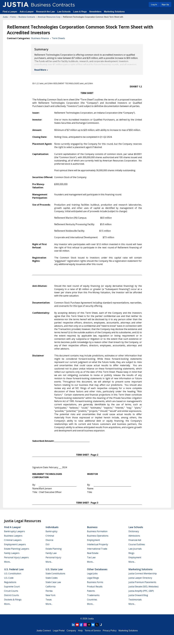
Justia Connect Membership (142, 573)
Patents (91, 590)
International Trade (97, 548)
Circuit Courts (11, 590)
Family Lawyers (11, 553)
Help (80, 630)
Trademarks (93, 595)
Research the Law (45, 11)
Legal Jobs (92, 573)
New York (50, 595)
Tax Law (91, 557)
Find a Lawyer (10, 11)
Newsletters (95, 11)
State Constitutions (55, 573)
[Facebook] (81, 624)
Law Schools (64, 11)
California (50, 586)
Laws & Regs (80, 11)
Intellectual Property (97, 544)
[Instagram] (85, 624)
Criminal (50, 535)
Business (92, 527)
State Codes (52, 577)
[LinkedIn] (73, 624)
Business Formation (97, 531)
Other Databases (97, 569)
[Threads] (89, 624)
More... (7, 561)
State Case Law (53, 582)
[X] (97, 624)
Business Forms (95, 582)
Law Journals (135, 548)
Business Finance (40, 38)
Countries (92, 599)
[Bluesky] (93, 624)
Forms (13, 17)
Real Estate (92, 553)
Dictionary (133, 531)
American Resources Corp (49, 17)
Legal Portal (59, 630)
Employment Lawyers (15, 544)
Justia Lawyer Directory (140, 577)
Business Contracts (26, 17)
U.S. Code (8, 577)
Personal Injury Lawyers (16, 557)
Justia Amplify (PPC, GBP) (141, 590)
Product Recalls (94, 586)
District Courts (11, 595)
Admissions (134, 535)
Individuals (52, 527)
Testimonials (135, 599)
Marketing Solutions (114, 11)
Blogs (131, 553)
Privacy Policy (109, 630)
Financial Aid (134, 540)
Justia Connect (43, 630)
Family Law (51, 553)
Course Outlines (136, 544)
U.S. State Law (54, 569)
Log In (154, 4)
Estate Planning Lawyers (16, 548)
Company (71, 630)
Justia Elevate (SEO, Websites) (143, 586)
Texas (49, 599)
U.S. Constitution (12, 573)
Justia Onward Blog (138, 595)
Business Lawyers (13, 535)
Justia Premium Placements (142, 582)
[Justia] (16, 4)
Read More (40, 69)
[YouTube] (77, 624)
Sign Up (165, 4)
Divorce (49, 540)
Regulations (10, 582)
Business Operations (97, 535)
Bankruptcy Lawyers (14, 531)
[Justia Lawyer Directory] (100, 624)
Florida (49, 590)
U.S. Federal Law (14, 569)
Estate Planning (54, 548)
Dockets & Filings (12, 599)
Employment (93, 540)
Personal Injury (53, 557)
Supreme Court (12, 586)
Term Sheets (58, 38)
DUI (47, 544)
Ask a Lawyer (27, 11)
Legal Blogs (93, 577)
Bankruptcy (51, 531)
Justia (5, 17)
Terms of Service (93, 630)
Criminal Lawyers (12, 540)
